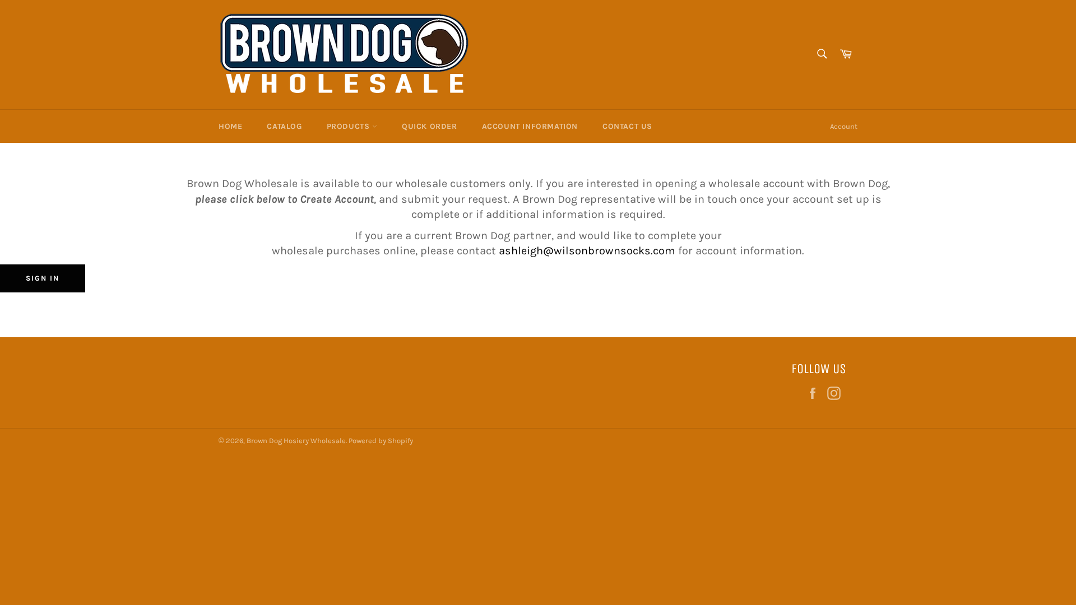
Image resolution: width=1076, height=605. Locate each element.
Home (230, 126)
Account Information (530, 126)
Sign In (42, 278)
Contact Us (627, 126)
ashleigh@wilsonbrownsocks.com (588, 250)
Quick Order (429, 126)
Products (349, 126)
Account (843, 126)
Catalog (284, 126)
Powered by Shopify (381, 440)
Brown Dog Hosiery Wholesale (296, 440)
